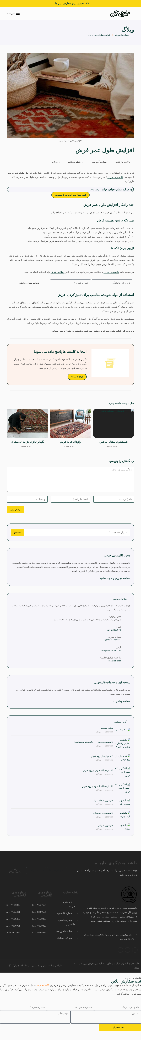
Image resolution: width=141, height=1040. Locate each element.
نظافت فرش (57, 272)
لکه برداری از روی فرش (102, 756)
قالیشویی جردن (115, 177)
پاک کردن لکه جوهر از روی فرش (98, 770)
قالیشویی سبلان (105, 825)
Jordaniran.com (114, 660)
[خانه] (133, 35)
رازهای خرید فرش (70, 441)
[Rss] (120, 950)
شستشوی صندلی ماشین (113, 441)
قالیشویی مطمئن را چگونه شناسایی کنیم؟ (93, 742)
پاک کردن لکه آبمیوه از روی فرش (97, 786)
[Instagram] (135, 950)
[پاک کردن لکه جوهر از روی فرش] (122, 772)
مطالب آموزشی (99, 162)
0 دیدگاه (56, 162)
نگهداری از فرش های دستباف (27, 441)
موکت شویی (107, 728)
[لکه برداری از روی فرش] (122, 758)
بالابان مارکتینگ (122, 162)
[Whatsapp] (127, 950)
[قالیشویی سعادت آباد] (122, 802)
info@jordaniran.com (111, 650)
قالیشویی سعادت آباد (103, 800)
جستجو (17, 532)
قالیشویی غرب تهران (103, 813)
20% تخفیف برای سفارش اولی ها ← (70, 3)
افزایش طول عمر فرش (99, 35)
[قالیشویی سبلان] (122, 827)
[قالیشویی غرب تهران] (122, 814)
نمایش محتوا (95, 189)
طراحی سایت (55, 965)
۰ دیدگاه (99, 732)
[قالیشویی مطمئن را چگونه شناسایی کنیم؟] (122, 743)
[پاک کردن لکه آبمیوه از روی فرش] (122, 788)
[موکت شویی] (122, 729)
